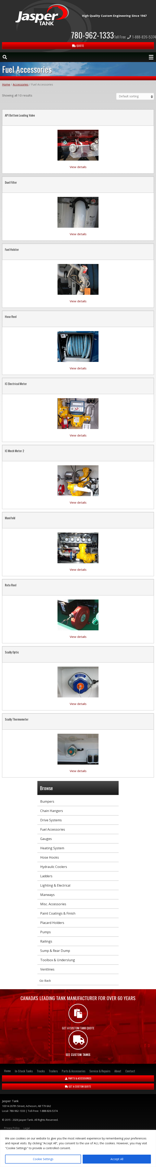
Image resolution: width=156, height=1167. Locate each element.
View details (78, 167)
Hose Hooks (49, 857)
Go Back (45, 980)
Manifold (10, 518)
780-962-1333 (92, 35)
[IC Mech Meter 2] (78, 480)
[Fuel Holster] (78, 279)
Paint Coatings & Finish (57, 913)
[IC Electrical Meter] (78, 413)
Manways (47, 894)
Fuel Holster (12, 249)
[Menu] (151, 57)
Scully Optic (12, 652)
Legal (27, 1128)
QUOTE (80, 45)
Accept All (116, 1159)
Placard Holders (52, 922)
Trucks (41, 1071)
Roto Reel (10, 585)
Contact (130, 1071)
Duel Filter (11, 182)
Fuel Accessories (52, 829)
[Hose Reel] (78, 346)
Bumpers (47, 801)
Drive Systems (51, 820)
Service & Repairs (99, 1071)
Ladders (46, 876)
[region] (78, 1148)
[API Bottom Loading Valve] (78, 145)
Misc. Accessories (53, 904)
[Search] (2, 57)
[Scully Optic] (78, 682)
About (117, 1071)
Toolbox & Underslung (57, 960)
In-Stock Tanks (24, 1071)
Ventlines (47, 969)
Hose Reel (10, 316)
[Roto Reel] (78, 614)
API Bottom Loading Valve (20, 115)
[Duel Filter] (78, 212)
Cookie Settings (43, 1159)
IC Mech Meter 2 (14, 450)
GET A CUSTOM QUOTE (79, 1086)
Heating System (52, 848)
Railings (46, 941)
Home (6, 84)
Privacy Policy (12, 1128)
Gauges (46, 839)
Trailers (53, 1071)
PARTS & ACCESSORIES (79, 1078)
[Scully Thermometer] (78, 749)
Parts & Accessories (73, 1071)
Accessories (20, 84)
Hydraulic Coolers (53, 867)
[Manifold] (78, 547)
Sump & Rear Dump (55, 950)
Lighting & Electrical (55, 885)
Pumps (45, 932)
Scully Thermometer (16, 719)
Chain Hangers (51, 811)
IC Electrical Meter (16, 383)
